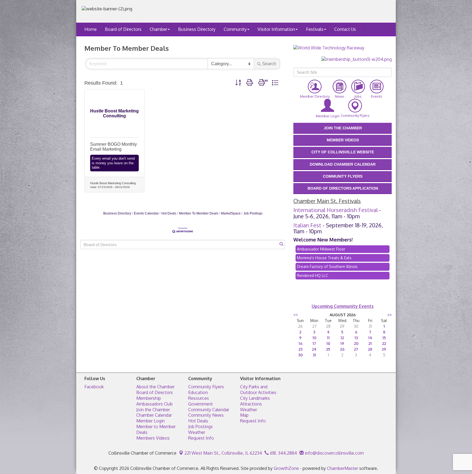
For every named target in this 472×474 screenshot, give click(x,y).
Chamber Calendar (154, 415)
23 (300, 349)
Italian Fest (307, 225)
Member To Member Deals (198, 213)
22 (384, 343)
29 (384, 349)
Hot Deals (168, 213)
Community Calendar (208, 409)
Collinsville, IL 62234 (223, 453)
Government (200, 404)
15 (384, 337)
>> (389, 314)
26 (342, 349)
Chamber (158, 29)
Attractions (251, 404)
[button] (238, 83)
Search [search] (269, 63)
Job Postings (252, 213)
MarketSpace (231, 213)
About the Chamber (155, 386)
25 (328, 349)
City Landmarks (255, 398)
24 (314, 349)
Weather (196, 432)
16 (300, 343)
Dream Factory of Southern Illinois (327, 266)
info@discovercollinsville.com (334, 453)
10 (314, 337)
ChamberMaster (342, 468)
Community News (206, 415)
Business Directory (197, 29)
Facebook (94, 386)
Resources (198, 398)
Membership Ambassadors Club (154, 401)
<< (295, 314)
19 (342, 343)
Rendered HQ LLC (312, 275)
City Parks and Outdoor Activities (258, 389)
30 (300, 355)
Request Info (201, 438)
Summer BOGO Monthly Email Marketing (113, 146)
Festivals (314, 29)
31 (314, 355)
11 (328, 337)
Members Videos (153, 438)
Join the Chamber (153, 409)
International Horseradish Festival (335, 209)
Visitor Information (276, 29)
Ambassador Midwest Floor (321, 249)
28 (370, 349)
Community (235, 29)
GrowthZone (286, 468)
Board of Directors (123, 29)
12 (342, 337)
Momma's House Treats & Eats (324, 257)
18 (328, 343)
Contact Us (345, 29)
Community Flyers (206, 386)
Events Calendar (146, 213)
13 (356, 337)
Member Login (150, 421)
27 (356, 349)
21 (370, 343)
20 (356, 343)
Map (244, 415)
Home (90, 29)
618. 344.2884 (283, 453)
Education (198, 392)
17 (314, 343)
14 (370, 337)
